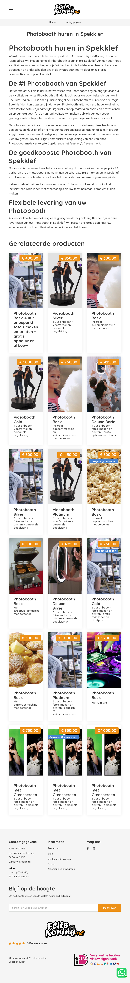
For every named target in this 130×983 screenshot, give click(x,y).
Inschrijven (109, 907)
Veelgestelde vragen (59, 858)
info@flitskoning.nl (21, 861)
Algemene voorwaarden (61, 868)
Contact (52, 864)
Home (52, 22)
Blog (50, 853)
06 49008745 (18, 848)
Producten (53, 848)
